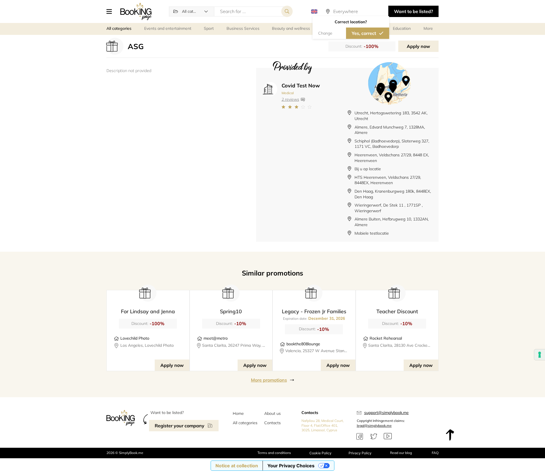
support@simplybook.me (386, 412)
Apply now (418, 46)
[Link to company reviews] (301, 107)
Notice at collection (236, 465)
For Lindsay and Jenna (148, 311)
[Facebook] (359, 436)
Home (238, 413)
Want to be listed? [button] (413, 11)
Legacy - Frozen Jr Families (314, 311)
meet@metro (216, 338)
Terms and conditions (274, 453)
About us (272, 413)
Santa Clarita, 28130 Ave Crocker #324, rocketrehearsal (399, 345)
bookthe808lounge (303, 343)
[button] (111, 11)
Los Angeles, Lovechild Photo (147, 345)
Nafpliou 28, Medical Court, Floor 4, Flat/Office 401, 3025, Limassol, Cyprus (322, 425)
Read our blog (401, 453)
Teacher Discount (397, 311)
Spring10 (231, 311)
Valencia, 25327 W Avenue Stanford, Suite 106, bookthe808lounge (316, 350)
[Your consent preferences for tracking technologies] (539, 354)
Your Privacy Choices (291, 465)
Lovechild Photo (134, 338)
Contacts (272, 422)
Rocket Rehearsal (386, 338)
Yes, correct (364, 33)
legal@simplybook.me (374, 425)
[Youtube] (388, 436)
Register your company (179, 425)
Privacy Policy (360, 453)
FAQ (435, 453)
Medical (288, 93)
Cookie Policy (320, 453)
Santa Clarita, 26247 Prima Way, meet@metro (233, 345)
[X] (374, 436)
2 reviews (290, 99)
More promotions (269, 380)
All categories (245, 422)
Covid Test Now (301, 85)
